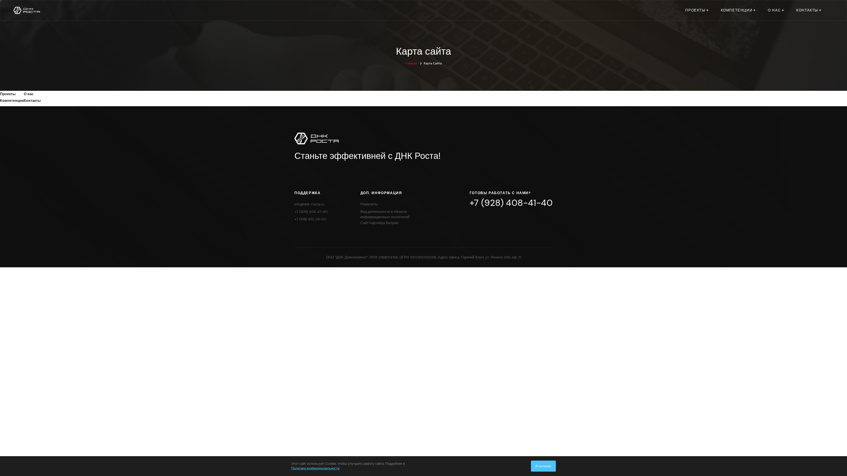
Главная (411, 63)
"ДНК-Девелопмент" (351, 257)
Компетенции (737, 10)
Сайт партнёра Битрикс (379, 223)
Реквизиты (369, 204)
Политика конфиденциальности (315, 468)
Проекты (695, 10)
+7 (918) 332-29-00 (310, 219)
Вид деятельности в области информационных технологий (384, 214)
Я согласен (543, 466)
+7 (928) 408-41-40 (311, 211)
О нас (774, 10)
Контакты (807, 10)
